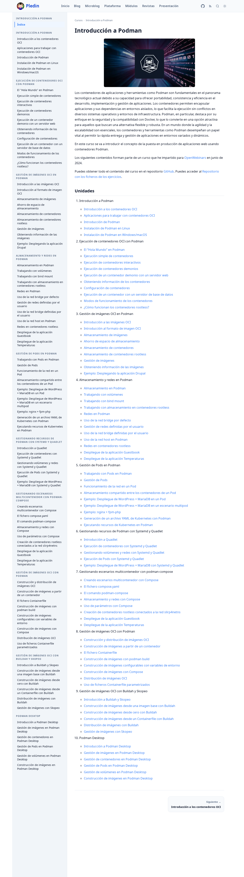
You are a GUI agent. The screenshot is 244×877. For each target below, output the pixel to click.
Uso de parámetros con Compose (38, 536)
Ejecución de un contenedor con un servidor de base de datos (40, 146)
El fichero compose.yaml (32, 516)
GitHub (169, 171)
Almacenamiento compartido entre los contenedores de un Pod (39, 382)
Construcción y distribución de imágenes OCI (36, 584)
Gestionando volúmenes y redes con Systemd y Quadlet (37, 465)
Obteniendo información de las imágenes (37, 236)
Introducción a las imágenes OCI (38, 184)
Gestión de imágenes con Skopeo (38, 708)
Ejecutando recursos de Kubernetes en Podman (40, 428)
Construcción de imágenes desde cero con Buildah (38, 682)
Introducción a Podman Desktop (37, 722)
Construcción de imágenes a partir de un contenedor (39, 593)
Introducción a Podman (99, 20)
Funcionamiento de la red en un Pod (37, 372)
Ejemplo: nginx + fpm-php (34, 412)
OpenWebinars (195, 158)
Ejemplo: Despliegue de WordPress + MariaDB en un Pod (39, 391)
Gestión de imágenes (30, 229)
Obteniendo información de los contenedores (37, 131)
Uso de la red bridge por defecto (38, 297)
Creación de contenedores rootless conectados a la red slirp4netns (39, 544)
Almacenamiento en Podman (35, 265)
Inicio (65, 6)
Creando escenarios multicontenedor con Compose (36, 508)
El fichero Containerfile (31, 601)
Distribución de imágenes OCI (36, 638)
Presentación (168, 6)
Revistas (148, 6)
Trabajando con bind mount (35, 276)
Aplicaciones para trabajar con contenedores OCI (36, 50)
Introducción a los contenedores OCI (38, 40)
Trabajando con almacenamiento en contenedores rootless (40, 284)
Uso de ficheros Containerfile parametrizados (35, 645)
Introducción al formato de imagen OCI (39, 191)
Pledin (32, 6)
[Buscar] (217, 6)
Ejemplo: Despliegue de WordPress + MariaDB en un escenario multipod (39, 402)
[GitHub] (202, 6)
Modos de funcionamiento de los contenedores (38, 155)
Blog (77, 6)
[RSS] (210, 6)
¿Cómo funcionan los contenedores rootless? (39, 164)
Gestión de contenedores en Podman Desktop (35, 739)
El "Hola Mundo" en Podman (35, 90)
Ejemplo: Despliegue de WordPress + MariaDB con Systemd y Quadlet (39, 483)
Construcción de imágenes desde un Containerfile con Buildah (38, 691)
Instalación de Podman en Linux (37, 63)
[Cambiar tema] (224, 6)
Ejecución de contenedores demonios (34, 112)
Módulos (131, 6)
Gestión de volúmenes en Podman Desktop (39, 757)
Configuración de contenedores (37, 138)
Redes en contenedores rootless (37, 326)
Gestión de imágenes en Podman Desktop (38, 729)
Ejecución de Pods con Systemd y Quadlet (38, 474)
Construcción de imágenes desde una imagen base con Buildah (38, 672)
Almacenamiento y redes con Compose (35, 529)
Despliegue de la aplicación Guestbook (34, 334)
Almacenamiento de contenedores (39, 214)
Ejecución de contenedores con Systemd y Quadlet (37, 455)
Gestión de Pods (27, 365)
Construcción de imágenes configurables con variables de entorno (36, 619)
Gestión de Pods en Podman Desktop (35, 748)
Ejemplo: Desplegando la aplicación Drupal (40, 245)
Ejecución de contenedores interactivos (34, 103)
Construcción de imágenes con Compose (37, 630)
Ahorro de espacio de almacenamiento (30, 206)
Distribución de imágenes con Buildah (36, 700)
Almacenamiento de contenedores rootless (39, 221)
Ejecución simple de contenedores (39, 96)
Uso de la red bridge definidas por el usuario (39, 313)
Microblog (92, 6)
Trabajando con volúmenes (34, 271)
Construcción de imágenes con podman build (37, 608)
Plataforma (112, 6)
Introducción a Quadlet (32, 448)
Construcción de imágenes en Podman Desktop (36, 767)
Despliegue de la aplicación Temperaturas (34, 343)
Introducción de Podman (33, 57)
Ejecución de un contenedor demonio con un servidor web (36, 122)
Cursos (79, 20)
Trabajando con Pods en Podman (38, 359)
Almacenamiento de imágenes (36, 199)
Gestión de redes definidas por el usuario (38, 304)
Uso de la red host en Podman (36, 321)
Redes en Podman (28, 291)
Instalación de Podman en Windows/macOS (34, 70)
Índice (21, 24)
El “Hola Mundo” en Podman (104, 250)
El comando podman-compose (36, 521)
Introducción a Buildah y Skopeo (38, 665)
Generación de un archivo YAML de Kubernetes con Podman (39, 419)
